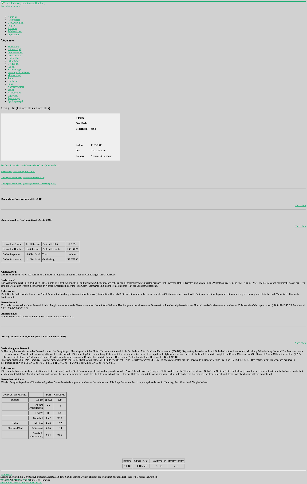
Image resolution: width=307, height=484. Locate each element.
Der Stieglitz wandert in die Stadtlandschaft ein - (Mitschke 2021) (30, 165)
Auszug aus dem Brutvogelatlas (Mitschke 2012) (22, 177)
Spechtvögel (14, 98)
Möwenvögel (14, 75)
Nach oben (300, 205)
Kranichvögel (14, 69)
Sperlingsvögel (15, 101)
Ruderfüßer (13, 58)
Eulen (11, 84)
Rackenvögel (14, 92)
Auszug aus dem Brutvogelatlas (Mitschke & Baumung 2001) (28, 183)
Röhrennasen (14, 55)
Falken (11, 66)
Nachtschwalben (16, 86)
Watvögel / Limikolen (19, 72)
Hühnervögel (14, 49)
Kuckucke (13, 81)
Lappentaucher (15, 52)
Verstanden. (6, 479)
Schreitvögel (14, 61)
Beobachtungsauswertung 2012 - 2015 (18, 171)
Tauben (11, 78)
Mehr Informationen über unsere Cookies (21, 482)
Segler (11, 89)
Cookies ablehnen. (21, 479)
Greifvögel (13, 63)
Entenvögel (13, 46)
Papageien (13, 95)
